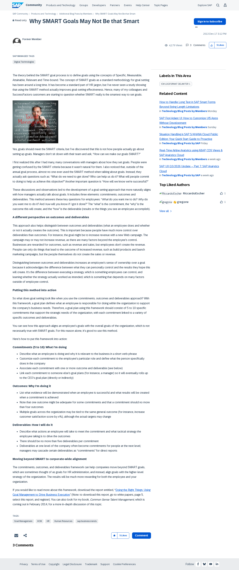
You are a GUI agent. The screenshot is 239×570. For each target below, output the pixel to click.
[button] (212, 45)
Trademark (91, 564)
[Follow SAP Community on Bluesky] (204, 564)
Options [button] (196, 27)
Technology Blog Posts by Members (184, 111)
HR (48, 521)
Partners (115, 5)
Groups (83, 5)
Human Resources (63, 521)
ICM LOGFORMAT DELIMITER (175, 84)
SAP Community (20, 14)
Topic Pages (161, 5)
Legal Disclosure (72, 564)
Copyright (54, 564)
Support (105, 564)
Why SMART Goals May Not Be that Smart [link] (115, 14)
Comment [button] (141, 535)
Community (34, 4)
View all (164, 211)
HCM (39, 521)
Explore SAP (205, 5)
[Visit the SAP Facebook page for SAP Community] (198, 564)
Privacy (24, 564)
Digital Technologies (24, 62)
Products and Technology (60, 5)
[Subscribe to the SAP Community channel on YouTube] (210, 564)
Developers (99, 5)
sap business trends (87, 521)
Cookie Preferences (124, 564)
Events (128, 5)
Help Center (143, 5)
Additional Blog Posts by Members (75, 14)
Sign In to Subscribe (210, 21)
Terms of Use (38, 564)
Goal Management (23, 521)
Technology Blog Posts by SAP (181, 143)
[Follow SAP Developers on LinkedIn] (217, 564)
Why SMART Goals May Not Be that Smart (84, 21)
